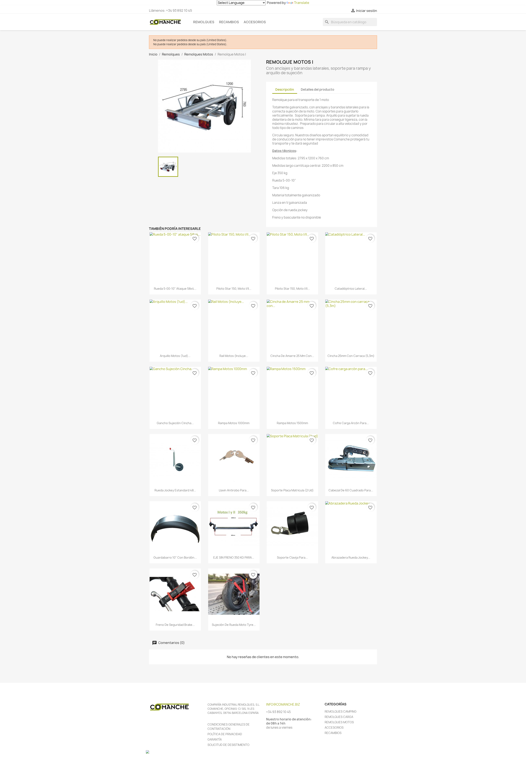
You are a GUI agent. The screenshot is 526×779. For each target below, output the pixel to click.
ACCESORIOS (334, 727)
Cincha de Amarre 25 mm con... (292, 356)
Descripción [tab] (284, 89)
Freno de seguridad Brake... (175, 625)
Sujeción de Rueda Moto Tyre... (234, 625)
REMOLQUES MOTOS (339, 722)
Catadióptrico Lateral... (351, 289)
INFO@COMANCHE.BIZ (283, 704)
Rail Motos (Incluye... (233, 356)
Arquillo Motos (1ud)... (175, 356)
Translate (301, 2)
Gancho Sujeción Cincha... (175, 423)
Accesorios (255, 22)
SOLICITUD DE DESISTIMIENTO (228, 745)
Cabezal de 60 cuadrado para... (351, 490)
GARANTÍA (215, 739)
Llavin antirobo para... (234, 490)
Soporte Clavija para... (292, 557)
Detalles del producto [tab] (317, 89)
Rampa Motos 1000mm (233, 423)
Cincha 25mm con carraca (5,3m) (351, 356)
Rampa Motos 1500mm (292, 423)
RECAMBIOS (333, 733)
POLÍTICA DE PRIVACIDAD (225, 734)
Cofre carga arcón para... (351, 423)
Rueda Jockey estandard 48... (175, 490)
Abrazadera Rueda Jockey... (350, 557)
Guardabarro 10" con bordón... (175, 557)
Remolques (203, 22)
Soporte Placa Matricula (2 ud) (292, 490)
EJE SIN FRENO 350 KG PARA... (233, 557)
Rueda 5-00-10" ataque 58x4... (175, 289)
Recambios (229, 22)
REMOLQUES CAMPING (340, 711)
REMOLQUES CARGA (339, 717)
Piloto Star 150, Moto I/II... (233, 289)
